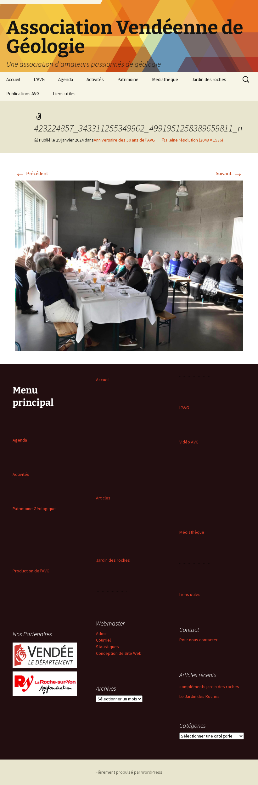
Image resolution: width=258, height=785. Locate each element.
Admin (102, 633)
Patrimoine (127, 79)
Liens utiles (64, 94)
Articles (103, 498)
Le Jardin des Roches (199, 696)
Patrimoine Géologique (34, 508)
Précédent (31, 173)
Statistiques (107, 646)
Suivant (229, 173)
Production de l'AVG (31, 571)
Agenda (65, 79)
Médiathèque (165, 79)
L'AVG (184, 407)
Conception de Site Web (119, 653)
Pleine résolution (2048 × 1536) (194, 140)
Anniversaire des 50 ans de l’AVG (124, 140)
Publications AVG (22, 94)
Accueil (13, 79)
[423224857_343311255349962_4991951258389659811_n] (129, 265)
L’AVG (39, 79)
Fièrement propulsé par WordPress (129, 772)
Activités (95, 79)
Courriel (103, 640)
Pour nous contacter (198, 640)
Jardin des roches (209, 79)
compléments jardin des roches (209, 686)
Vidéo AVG (189, 442)
